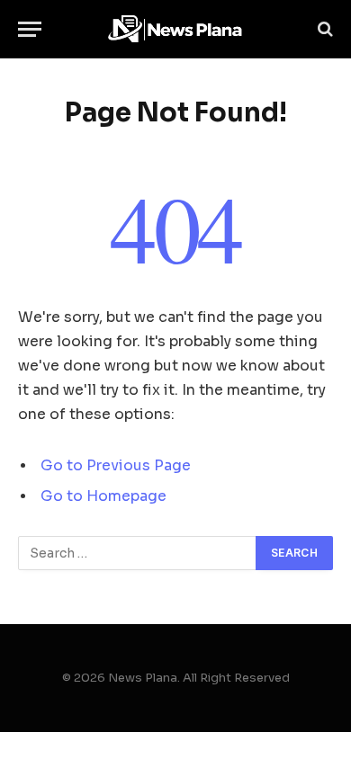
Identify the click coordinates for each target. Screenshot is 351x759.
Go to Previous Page (115, 466)
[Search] (323, 29)
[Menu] (29, 29)
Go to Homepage (103, 496)
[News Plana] (175, 29)
